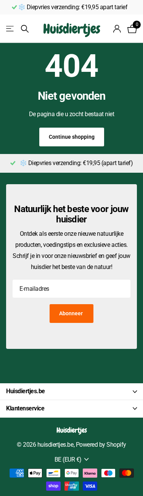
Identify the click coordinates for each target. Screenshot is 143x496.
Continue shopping (72, 137)
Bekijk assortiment (10, 29)
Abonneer (71, 313)
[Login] (117, 28)
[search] (25, 28)
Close (71, 391)
